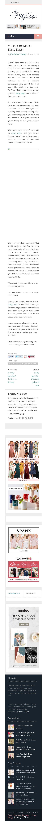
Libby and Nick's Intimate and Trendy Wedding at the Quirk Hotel (25, 801)
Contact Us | (18, 815)
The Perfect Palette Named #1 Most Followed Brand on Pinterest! (26, 786)
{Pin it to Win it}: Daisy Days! (20, 47)
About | (11, 815)
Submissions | (27, 815)
